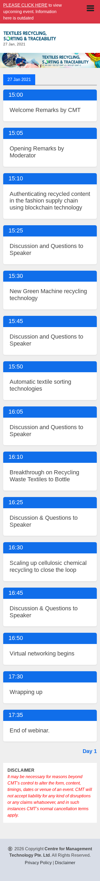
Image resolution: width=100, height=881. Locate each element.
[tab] (19, 79)
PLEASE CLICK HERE (25, 5)
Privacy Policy (38, 862)
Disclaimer (65, 862)
